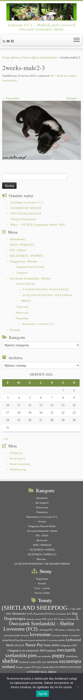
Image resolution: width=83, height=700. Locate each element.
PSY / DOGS (18, 250)
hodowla (71, 619)
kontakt (16, 635)
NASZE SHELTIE (25, 284)
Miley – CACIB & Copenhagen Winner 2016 (37, 224)
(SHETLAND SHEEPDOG (34, 607)
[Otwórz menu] (76, 40)
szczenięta (70, 661)
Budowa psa (22, 312)
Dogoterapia (22, 318)
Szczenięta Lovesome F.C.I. (27, 202)
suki (44, 662)
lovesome (40, 634)
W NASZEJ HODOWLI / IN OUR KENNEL (45, 289)
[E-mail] (9, 41)
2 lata (72, 609)
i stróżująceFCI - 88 (48, 630)
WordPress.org (18, 469)
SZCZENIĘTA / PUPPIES (26, 256)
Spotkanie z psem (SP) (30, 662)
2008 (8, 614)
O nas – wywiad (42, 588)
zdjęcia (52, 671)
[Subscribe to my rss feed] (5, 41)
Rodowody (42, 540)
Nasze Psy (34, 644)
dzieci (50, 619)
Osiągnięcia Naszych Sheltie (30, 266)
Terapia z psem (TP (25, 667)
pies (32, 655)
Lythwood (73, 640)
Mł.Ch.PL (19, 645)
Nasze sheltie (51, 645)
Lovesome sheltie (59, 635)
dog (74, 613)
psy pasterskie (44, 656)
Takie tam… (42, 559)
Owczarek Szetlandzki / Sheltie (30, 278)
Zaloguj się (16, 452)
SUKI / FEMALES (22, 244)
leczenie (25, 635)
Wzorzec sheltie (42, 593)
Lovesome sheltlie (56, 640)
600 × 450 (54, 75)
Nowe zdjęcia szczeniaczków (40, 57)
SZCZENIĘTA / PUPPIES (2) (42, 554)
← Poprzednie (10, 98)
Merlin (10, 645)
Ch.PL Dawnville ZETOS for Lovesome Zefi (49, 614)
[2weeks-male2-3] (41, 130)
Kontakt (15, 330)
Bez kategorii (42, 502)
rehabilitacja (72, 656)
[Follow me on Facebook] (13, 41)
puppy (58, 655)
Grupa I (62, 619)
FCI (55, 619)
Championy (22, 272)
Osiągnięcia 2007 (68, 645)
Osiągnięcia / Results (23, 261)
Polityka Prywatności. (23, 219)
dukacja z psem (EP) (36, 619)
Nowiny (42, 521)
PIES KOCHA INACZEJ (25, 213)
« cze (5, 439)
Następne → (73, 98)
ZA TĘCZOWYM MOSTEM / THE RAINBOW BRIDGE (42, 563)
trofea (38, 667)
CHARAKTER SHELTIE (26, 208)
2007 (78, 609)
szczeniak (52, 661)
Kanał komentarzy (20, 464)
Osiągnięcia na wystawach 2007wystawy (31, 650)
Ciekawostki (22, 306)
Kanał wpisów (18, 458)
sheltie (10, 660)
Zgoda (42, 693)
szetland (8, 666)
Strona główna (11, 57)
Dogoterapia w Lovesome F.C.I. (38, 323)
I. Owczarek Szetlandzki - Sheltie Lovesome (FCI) (41, 623)
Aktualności (18, 239)
